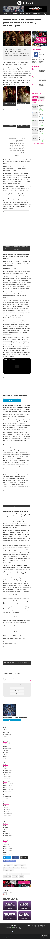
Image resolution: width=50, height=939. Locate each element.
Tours (10, 13)
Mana (18, 308)
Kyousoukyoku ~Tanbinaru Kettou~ (13, 71)
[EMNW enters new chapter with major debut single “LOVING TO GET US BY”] (35, 69)
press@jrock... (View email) (37, 926)
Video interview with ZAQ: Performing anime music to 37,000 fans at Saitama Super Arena (10, 905)
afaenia (11, 28)
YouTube (5, 750)
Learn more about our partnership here (15, 57)
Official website (7, 734)
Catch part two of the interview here (13, 620)
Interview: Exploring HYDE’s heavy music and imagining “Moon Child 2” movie (24, 915)
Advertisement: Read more (36, 928)
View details (8, 723)
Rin (7, 28)
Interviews (16, 13)
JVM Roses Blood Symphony (10, 398)
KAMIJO (12, 278)
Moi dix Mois (21, 530)
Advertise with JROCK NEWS (25, 936)
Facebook (5, 752)
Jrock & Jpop (40, 100)
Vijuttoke (22, 53)
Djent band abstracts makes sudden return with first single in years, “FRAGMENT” (42, 79)
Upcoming (42, 97)
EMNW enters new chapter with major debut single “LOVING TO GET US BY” (42, 72)
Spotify (5, 766)
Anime (34, 102)
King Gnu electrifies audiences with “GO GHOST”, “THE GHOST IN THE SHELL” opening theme (42, 88)
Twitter (5, 729)
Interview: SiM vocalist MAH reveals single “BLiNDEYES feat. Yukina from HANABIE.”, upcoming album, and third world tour (24, 905)
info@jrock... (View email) (40, 925)
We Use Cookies (38, 936)
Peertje (4, 28)
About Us (19, 936)
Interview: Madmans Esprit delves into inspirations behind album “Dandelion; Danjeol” (10, 915)
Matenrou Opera (16, 867)
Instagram (6, 756)
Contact (27, 13)
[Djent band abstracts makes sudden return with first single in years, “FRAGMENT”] (35, 77)
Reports (22, 13)
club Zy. (15, 53)
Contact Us (33, 936)
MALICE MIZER (21, 480)
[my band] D (27, 278)
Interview (22, 28)
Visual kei (35, 100)
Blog (4, 758)
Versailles (12, 166)
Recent (35, 97)
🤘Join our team (35, 13)
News (5, 13)
